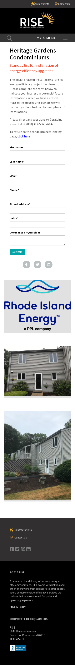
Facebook (26, 264)
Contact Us (64, 4)
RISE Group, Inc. (37, 21)
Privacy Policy (18, 606)
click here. (24, 136)
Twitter (37, 264)
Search (9, 38)
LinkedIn (48, 264)
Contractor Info (41, 4)
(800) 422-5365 (18, 639)
